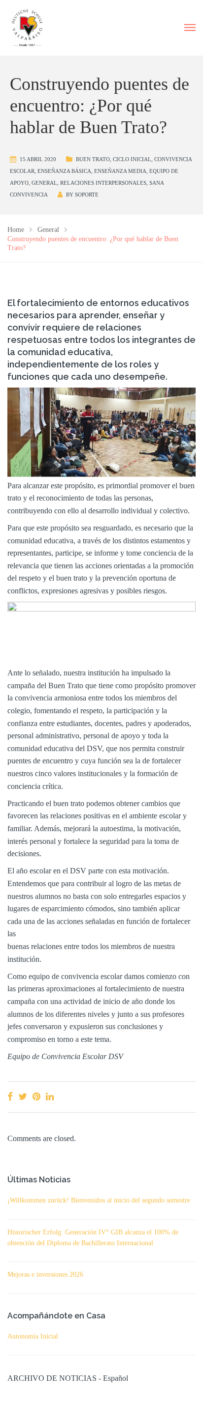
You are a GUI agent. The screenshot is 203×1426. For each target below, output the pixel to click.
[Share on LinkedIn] (50, 1096)
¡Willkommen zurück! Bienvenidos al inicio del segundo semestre (98, 1200)
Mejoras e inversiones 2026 (45, 1274)
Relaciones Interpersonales (103, 183)
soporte (87, 194)
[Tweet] (22, 1096)
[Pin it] (36, 1096)
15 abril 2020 (38, 159)
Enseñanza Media (120, 171)
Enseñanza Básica (64, 171)
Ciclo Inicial (132, 159)
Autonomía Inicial (32, 1336)
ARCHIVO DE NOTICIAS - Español (67, 1378)
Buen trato (93, 159)
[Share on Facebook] (10, 1096)
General (44, 183)
